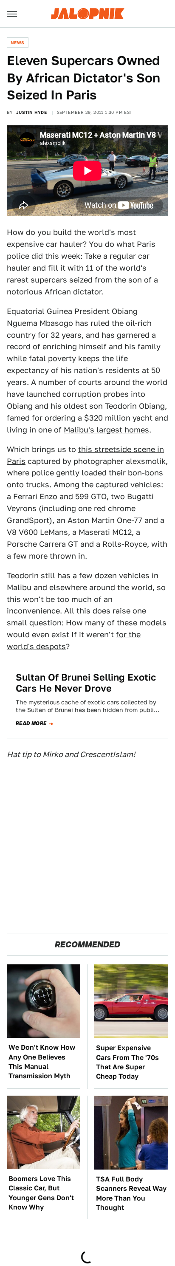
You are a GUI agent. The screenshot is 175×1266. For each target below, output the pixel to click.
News (18, 42)
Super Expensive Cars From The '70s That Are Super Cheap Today (127, 1062)
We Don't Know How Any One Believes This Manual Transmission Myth (41, 1061)
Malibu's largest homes (106, 429)
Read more (31, 723)
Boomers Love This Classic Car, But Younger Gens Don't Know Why (41, 1193)
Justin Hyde (31, 112)
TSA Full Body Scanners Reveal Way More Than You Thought (131, 1193)
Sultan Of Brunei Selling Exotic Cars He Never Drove (86, 683)
